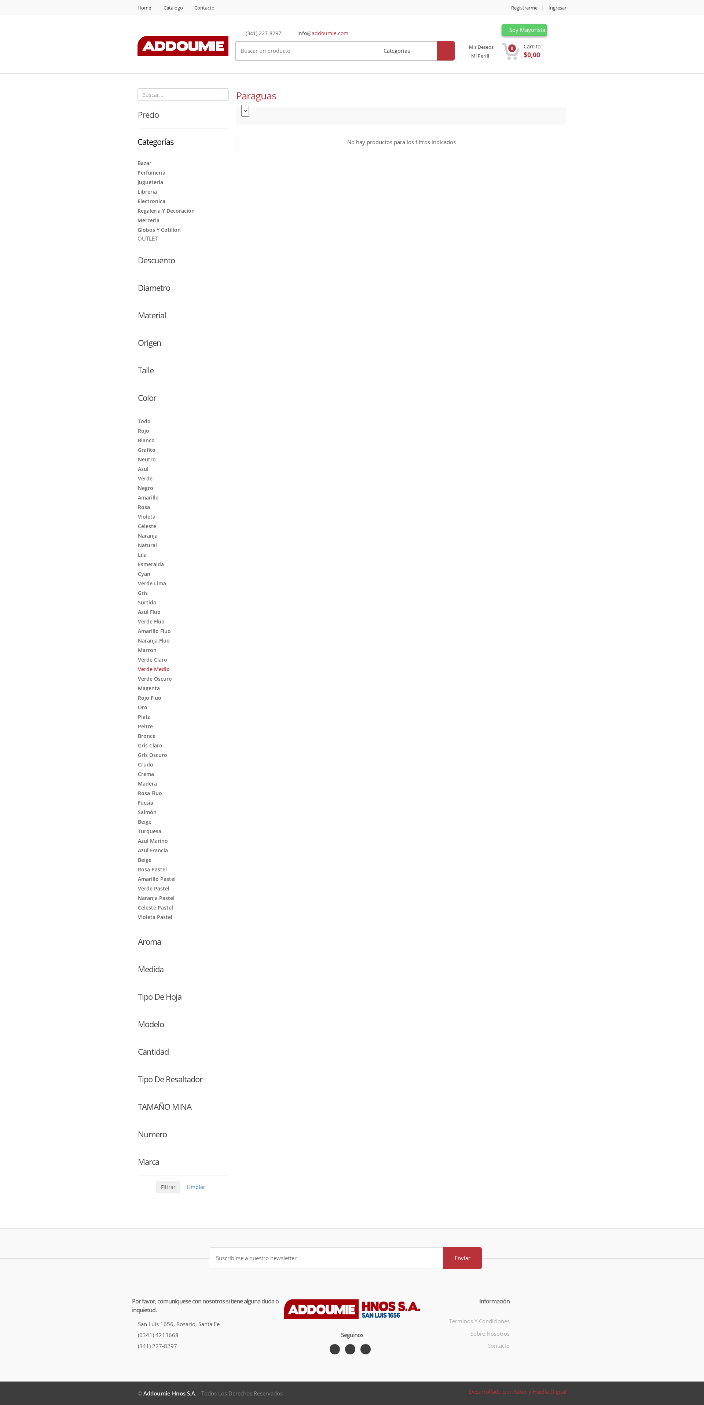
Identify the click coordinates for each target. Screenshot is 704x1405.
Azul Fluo (149, 611)
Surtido (147, 602)
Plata (144, 716)
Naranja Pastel (156, 897)
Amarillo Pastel (157, 878)
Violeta (146, 516)
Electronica (151, 201)
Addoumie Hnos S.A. (170, 1393)
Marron (147, 650)
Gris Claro (150, 745)
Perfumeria (151, 172)
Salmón (147, 812)
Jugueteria (150, 182)
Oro (142, 707)
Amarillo (148, 497)
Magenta (149, 688)
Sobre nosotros (490, 1333)
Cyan (144, 573)
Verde (145, 478)
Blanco (146, 440)
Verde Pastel (153, 888)
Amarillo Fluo (154, 631)
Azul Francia (153, 850)
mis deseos (481, 47)
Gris (143, 592)
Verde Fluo (151, 621)
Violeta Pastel (155, 917)
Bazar (144, 163)
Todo (144, 421)
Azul (143, 468)
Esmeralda (151, 564)
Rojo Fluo (149, 697)
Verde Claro (152, 659)
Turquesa (149, 831)
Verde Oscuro (155, 678)
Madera (147, 783)
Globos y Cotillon (159, 229)
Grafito (146, 449)
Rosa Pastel (152, 869)
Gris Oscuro (152, 754)
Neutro (147, 459)
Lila (142, 554)
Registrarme (524, 8)
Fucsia (145, 802)
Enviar (462, 1258)
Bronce (146, 735)
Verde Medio (154, 669)
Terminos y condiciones (479, 1321)
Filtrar (168, 1186)
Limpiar (196, 1186)
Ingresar (557, 8)
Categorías (397, 50)
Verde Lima (152, 583)
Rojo (143, 430)
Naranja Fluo (154, 640)
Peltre (145, 726)
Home (144, 8)
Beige (144, 821)
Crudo (145, 764)
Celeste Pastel (155, 907)
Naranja (148, 535)
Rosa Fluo (150, 793)
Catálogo (173, 8)
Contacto (204, 8)
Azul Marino (153, 840)
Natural (147, 545)
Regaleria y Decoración (166, 210)
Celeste (147, 526)
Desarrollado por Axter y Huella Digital (517, 1391)
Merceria (149, 220)
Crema (146, 774)
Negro (145, 487)
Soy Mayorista (526, 29)
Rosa (144, 507)
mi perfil (479, 55)
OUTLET (148, 238)
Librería (147, 191)
